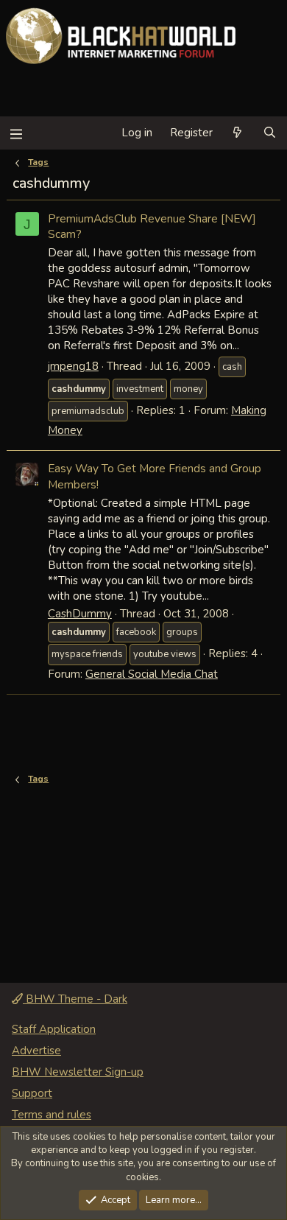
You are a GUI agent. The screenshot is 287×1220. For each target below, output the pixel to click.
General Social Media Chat (151, 674)
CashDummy (80, 613)
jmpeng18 (73, 366)
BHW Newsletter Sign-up (78, 1072)
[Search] (270, 133)
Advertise (36, 1050)
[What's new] (237, 133)
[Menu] (15, 133)
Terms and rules (51, 1114)
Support (32, 1093)
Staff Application (54, 1029)
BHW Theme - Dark (75, 999)
